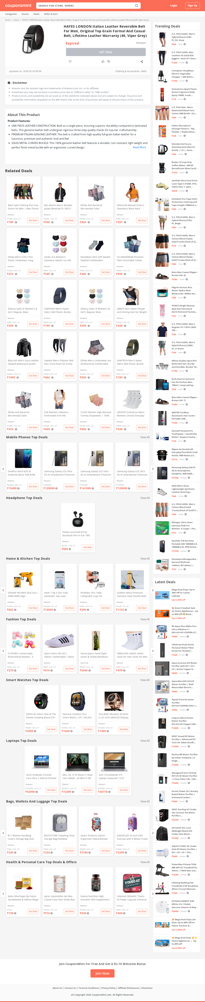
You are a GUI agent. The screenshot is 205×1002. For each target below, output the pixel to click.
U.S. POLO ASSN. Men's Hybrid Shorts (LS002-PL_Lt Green (183, 345)
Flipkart (65, 784)
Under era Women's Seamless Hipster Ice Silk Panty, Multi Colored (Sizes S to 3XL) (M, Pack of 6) (59, 258)
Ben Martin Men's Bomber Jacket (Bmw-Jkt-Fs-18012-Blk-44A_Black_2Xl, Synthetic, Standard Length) (59, 207)
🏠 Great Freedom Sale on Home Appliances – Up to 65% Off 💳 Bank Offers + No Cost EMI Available (185, 611)
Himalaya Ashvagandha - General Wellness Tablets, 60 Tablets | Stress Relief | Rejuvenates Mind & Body (184, 562)
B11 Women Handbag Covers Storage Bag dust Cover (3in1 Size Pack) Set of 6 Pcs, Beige (23, 837)
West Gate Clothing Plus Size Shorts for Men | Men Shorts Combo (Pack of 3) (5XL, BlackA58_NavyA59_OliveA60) (23, 207)
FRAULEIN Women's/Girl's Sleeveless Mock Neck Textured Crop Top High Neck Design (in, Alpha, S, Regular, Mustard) (130, 207)
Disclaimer (147, 988)
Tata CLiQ (84, 663)
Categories (11, 13)
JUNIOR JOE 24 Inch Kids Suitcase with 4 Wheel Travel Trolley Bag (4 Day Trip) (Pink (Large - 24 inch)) (132, 837)
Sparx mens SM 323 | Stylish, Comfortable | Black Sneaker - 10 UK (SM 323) (59, 655)
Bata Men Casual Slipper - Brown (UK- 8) (185, 274)
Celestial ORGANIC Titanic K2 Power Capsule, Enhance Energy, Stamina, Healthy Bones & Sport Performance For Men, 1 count (132, 898)
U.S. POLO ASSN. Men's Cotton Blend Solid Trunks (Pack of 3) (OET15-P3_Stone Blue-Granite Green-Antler (185, 507)
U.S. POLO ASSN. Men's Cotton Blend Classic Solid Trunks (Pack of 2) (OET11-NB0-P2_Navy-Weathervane (183, 257)
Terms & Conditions (88, 988)
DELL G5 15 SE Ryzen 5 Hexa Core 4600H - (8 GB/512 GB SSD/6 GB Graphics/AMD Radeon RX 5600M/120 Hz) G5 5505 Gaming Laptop (77, 776)
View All (145, 437)
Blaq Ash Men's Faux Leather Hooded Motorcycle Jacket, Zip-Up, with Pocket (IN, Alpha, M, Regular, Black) (23, 362)
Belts (144, 71)
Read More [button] (139, 147)
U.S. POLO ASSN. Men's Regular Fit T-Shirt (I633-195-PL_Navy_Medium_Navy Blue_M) (184, 327)
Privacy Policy (108, 988)
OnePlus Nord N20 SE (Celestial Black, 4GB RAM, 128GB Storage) (21, 473)
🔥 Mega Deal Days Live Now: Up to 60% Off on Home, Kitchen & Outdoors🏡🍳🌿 (184, 922)
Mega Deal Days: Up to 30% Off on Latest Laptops (183, 592)
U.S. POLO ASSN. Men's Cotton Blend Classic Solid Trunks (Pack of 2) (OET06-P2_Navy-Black (183, 238)
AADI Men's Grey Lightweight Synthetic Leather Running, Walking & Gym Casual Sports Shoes (183, 489)
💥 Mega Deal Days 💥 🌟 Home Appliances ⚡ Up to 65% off (184, 940)
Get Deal (106, 52)
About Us (57, 988)
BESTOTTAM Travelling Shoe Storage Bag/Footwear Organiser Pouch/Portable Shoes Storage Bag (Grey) (59, 837)
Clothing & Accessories (127, 71)
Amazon (10, 481)
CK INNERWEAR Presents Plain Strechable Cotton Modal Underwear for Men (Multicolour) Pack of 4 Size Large (131, 258)
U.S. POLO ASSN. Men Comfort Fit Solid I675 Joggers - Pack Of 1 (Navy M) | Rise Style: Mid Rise (184, 55)
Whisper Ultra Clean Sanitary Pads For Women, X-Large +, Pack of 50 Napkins (184, 525)
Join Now (102, 973)
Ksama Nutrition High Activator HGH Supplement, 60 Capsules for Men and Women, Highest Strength (95, 898)
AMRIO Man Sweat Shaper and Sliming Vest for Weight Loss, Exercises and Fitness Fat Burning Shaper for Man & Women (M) (132, 310)
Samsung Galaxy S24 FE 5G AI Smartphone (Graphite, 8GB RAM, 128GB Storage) (183, 470)
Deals (36, 13)
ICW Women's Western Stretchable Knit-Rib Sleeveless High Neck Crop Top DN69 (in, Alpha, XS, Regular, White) (58, 414)
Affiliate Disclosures (128, 988)
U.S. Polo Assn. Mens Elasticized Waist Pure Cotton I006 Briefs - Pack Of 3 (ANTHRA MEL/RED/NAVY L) (184, 110)
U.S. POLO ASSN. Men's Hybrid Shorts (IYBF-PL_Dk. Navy (183, 37)
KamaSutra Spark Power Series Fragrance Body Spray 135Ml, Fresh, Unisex (184, 92)
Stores (25, 13)
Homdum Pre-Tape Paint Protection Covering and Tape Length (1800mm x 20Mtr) (184, 202)
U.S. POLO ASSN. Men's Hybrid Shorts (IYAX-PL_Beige (183, 220)
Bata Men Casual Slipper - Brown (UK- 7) (185, 399)
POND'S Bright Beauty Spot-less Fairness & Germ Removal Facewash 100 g (185, 309)
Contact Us (70, 988)
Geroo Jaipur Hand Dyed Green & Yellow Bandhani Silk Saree (94, 655)
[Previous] (3, 468)
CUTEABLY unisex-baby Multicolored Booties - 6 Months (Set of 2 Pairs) (20, 655)
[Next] (152, 468)
